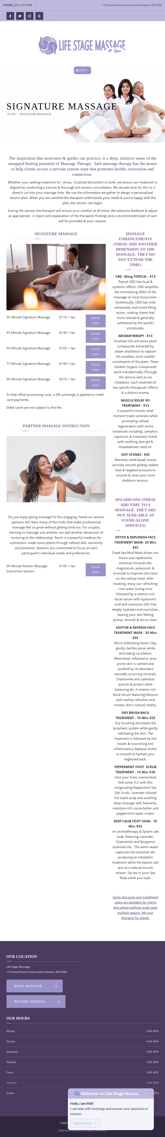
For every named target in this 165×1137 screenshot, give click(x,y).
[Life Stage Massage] (82, 45)
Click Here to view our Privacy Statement (82, 1130)
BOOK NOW (96, 321)
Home (11, 114)
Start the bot (83, 1123)
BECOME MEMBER (29, 1001)
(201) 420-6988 (23, 5)
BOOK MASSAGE (28, 986)
